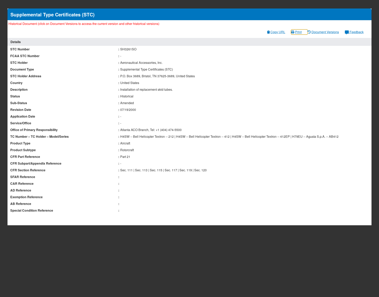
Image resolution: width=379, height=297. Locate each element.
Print (298, 32)
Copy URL (277, 32)
